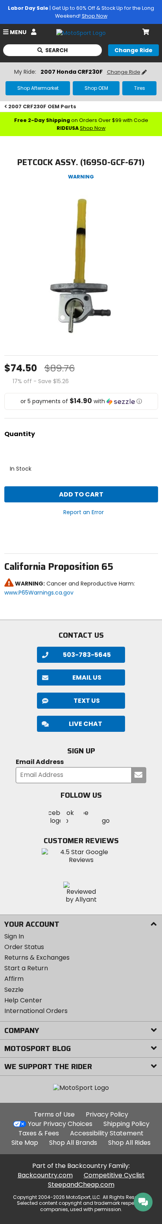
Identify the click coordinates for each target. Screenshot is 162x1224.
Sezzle (14, 989)
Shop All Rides (129, 1142)
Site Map (24, 1142)
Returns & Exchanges (37, 957)
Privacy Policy (107, 1114)
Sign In (14, 936)
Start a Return (26, 968)
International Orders (36, 1010)
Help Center (23, 1000)
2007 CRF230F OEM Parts (42, 106)
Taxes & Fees (38, 1133)
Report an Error (83, 512)
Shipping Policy (126, 1123)
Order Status (24, 946)
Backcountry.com (45, 1175)
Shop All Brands (73, 1142)
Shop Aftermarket (38, 88)
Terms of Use (54, 1114)
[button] (81, 401)
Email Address (40, 762)
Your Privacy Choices (60, 1124)
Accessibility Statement (107, 1133)
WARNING (81, 176)
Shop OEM (96, 88)
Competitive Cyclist (114, 1175)
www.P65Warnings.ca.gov (39, 593)
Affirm (14, 978)
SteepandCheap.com (81, 1184)
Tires (139, 88)
